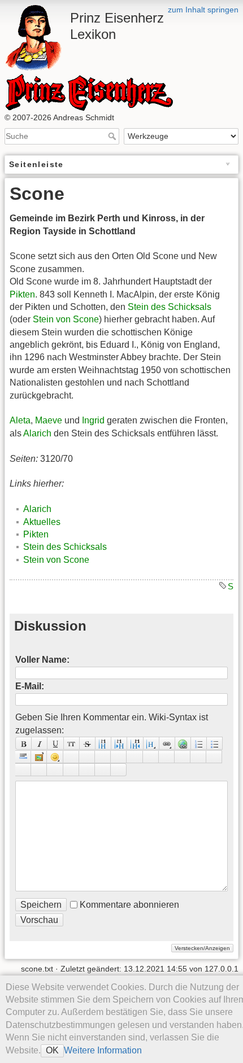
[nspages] (151, 756)
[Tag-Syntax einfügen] (182, 756)
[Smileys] (55, 756)
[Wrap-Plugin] (198, 756)
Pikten (22, 294)
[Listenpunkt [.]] (215, 743)
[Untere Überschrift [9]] (119, 743)
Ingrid (93, 420)
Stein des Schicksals (169, 307)
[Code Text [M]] (72, 743)
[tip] (39, 769)
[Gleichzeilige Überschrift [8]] (103, 743)
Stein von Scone (66, 319)
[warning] (71, 769)
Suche (113, 136)
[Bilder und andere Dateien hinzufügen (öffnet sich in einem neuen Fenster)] (39, 756)
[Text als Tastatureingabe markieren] (119, 756)
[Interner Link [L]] (167, 743)
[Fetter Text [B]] (23, 743)
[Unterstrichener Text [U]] (55, 743)
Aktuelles (41, 522)
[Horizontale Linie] (23, 756)
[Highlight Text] (214, 756)
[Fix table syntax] (167, 756)
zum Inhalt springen (203, 9)
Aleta (20, 420)
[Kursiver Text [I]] (39, 743)
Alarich (37, 433)
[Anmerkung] (134, 756)
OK (52, 1050)
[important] (55, 769)
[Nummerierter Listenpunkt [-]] (199, 743)
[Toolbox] (119, 769)
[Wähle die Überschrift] (151, 743)
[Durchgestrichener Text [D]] (88, 743)
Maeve (48, 420)
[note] (23, 769)
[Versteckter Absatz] (103, 756)
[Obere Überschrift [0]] (135, 743)
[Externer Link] (183, 743)
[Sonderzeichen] (71, 756)
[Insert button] (87, 756)
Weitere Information (103, 1050)
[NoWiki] (87, 769)
